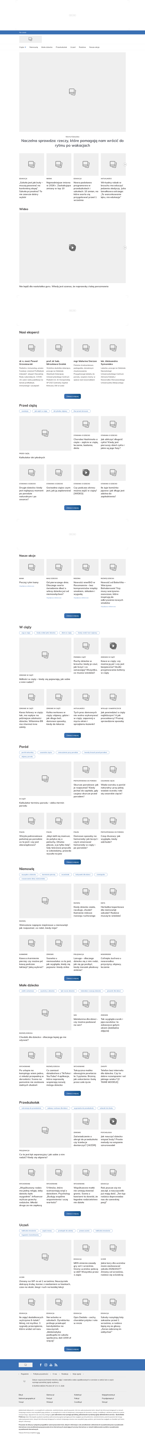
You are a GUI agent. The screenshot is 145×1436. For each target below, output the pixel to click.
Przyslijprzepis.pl (108, 1398)
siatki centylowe (28, 991)
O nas (55, 1374)
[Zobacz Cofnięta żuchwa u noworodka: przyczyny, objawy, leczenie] (113, 943)
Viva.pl (21, 1402)
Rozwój (22, 921)
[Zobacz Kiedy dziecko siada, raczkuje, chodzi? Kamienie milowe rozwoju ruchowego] (86, 892)
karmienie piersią (48, 874)
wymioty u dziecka (47, 991)
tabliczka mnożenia (29, 1231)
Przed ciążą (24, 453)
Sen (75, 1015)
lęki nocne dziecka (68, 991)
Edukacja (23, 179)
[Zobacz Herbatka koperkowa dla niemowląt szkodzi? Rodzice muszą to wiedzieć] (113, 892)
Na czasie (22, 32)
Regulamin (25, 1374)
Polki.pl (76, 1398)
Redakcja (65, 1374)
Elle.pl (21, 1395)
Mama (21, 578)
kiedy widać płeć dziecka (46, 633)
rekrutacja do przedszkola (31, 1108)
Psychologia (106, 1132)
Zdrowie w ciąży (26, 675)
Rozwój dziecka (107, 578)
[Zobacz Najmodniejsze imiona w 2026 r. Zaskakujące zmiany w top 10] (58, 164)
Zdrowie (50, 954)
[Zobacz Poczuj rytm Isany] (31, 567)
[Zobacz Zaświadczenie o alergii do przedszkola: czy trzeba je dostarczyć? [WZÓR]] (86, 1121)
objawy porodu (27, 756)
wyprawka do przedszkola (84, 1108)
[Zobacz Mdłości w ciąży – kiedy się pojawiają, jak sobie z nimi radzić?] (45, 655)
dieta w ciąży (67, 633)
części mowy (47, 1231)
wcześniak (65, 874)
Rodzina (77, 578)
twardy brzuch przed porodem (95, 752)
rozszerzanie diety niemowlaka (33, 879)
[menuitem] (23, 47)
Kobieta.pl (77, 1395)
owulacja (25, 411)
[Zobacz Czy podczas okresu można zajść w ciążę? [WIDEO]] (86, 472)
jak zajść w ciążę (41, 411)
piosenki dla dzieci (114, 991)
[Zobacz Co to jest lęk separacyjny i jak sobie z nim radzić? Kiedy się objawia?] (45, 1130)
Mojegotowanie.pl (108, 1395)
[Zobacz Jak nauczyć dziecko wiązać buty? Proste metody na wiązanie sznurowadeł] (113, 1121)
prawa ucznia (84, 1231)
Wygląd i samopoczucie (111, 708)
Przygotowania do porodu (85, 781)
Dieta (103, 903)
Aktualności (106, 179)
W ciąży (22, 799)
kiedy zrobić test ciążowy (87, 633)
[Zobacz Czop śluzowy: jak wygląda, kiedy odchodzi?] (113, 821)
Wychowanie (24, 1066)
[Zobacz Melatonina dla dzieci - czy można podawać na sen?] (86, 1004)
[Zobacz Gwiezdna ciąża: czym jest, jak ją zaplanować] (58, 472)
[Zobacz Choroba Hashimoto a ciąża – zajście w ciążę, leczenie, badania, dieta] (86, 424)
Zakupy (104, 1066)
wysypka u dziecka (29, 874)
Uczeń (21, 1277)
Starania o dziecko (82, 435)
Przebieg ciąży (80, 657)
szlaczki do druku (106, 1108)
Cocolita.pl (78, 1402)
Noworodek (106, 954)
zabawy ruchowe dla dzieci (57, 1108)
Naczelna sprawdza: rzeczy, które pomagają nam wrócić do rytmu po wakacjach (72, 143)
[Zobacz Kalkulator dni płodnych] (45, 433)
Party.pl (49, 1398)
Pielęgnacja (79, 954)
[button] (72, 396)
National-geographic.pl (27, 1398)
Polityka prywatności (40, 1374)
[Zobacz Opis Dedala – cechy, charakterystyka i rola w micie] (86, 1302)
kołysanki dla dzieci (83, 874)
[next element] (125, 178)
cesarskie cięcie (46, 752)
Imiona (49, 179)
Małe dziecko (52, 578)
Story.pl (104, 1402)
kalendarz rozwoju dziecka (91, 991)
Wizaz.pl (49, 1402)
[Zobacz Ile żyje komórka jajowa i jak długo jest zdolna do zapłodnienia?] (113, 472)
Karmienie (23, 954)
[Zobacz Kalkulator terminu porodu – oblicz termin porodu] (45, 779)
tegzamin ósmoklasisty (30, 1235)
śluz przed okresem (81, 411)
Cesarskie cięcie (108, 781)
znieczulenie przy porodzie (68, 752)
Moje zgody (77, 1374)
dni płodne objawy (60, 411)
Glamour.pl (50, 1395)
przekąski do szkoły (65, 1231)
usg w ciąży (26, 633)
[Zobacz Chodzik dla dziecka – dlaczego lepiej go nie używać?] (45, 1013)
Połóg (22, 832)
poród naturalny (28, 752)
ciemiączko (101, 874)
